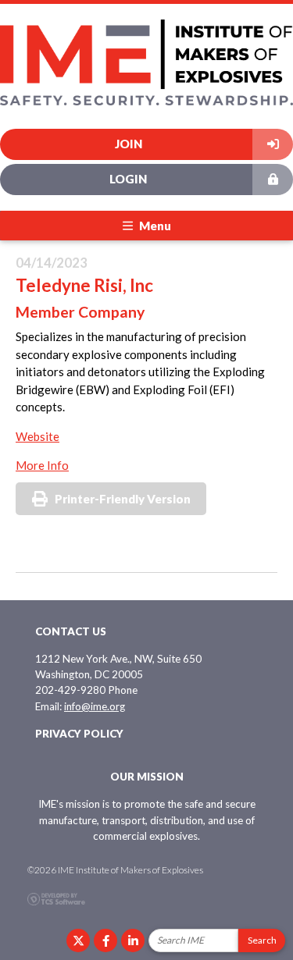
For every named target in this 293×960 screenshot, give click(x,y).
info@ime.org (94, 706)
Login (128, 179)
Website (37, 436)
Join (128, 144)
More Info (42, 465)
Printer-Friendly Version (123, 499)
